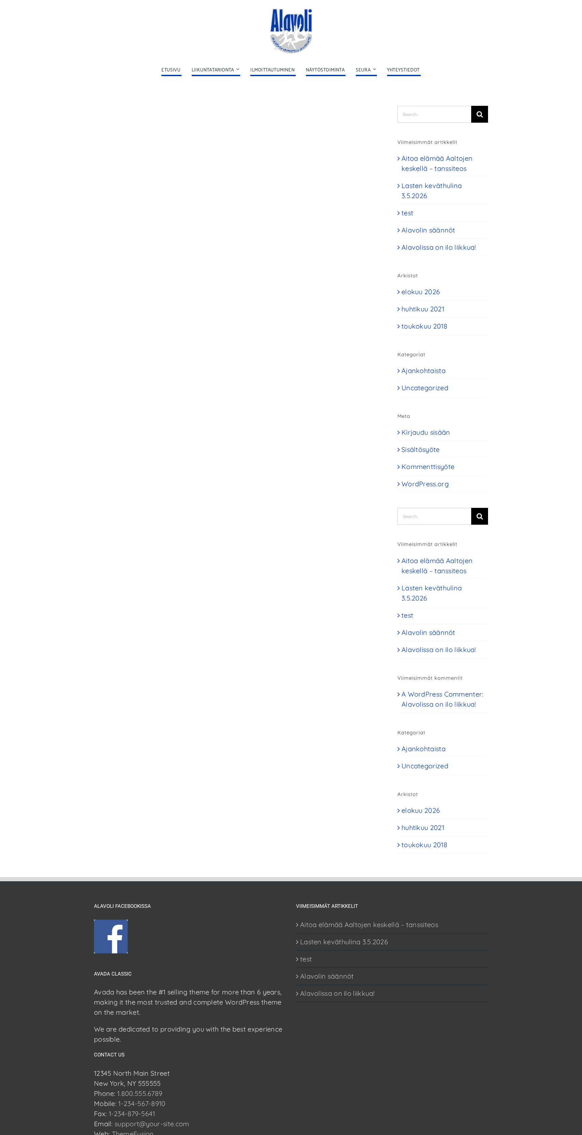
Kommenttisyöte (427, 466)
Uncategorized (424, 388)
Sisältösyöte (420, 449)
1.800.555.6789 (139, 1093)
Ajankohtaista (423, 370)
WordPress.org (425, 484)
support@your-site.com (152, 1123)
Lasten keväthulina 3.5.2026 (344, 942)
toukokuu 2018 (424, 326)
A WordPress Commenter (441, 694)
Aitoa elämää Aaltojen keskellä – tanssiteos (369, 924)
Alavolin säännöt (428, 230)
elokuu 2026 (420, 291)
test (407, 213)
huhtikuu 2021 (422, 309)
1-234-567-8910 (141, 1103)
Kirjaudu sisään (425, 432)
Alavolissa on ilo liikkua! (438, 247)
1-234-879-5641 (132, 1113)
